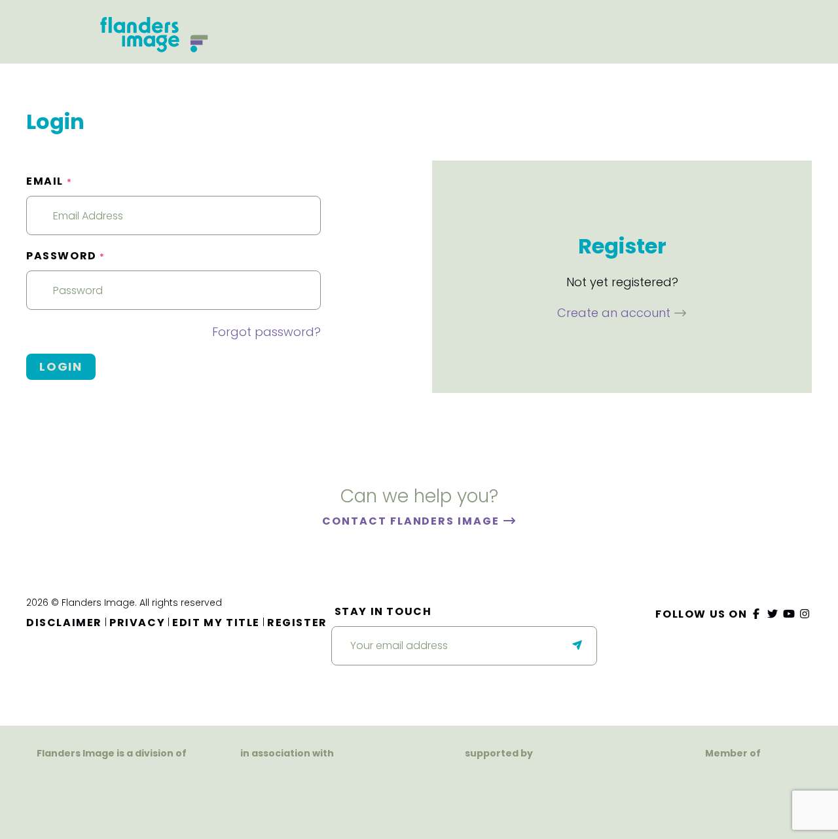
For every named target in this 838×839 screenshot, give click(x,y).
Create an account (615, 313)
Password (65, 255)
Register (297, 622)
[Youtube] (788, 614)
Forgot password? (266, 332)
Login (60, 366)
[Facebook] (756, 614)
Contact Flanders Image (412, 521)
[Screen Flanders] (287, 790)
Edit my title (216, 622)
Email (49, 181)
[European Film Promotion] (732, 793)
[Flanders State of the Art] (453, 785)
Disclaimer (64, 622)
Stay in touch (383, 611)
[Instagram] (805, 614)
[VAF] (112, 778)
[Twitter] (773, 614)
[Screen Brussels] (551, 785)
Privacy (137, 622)
